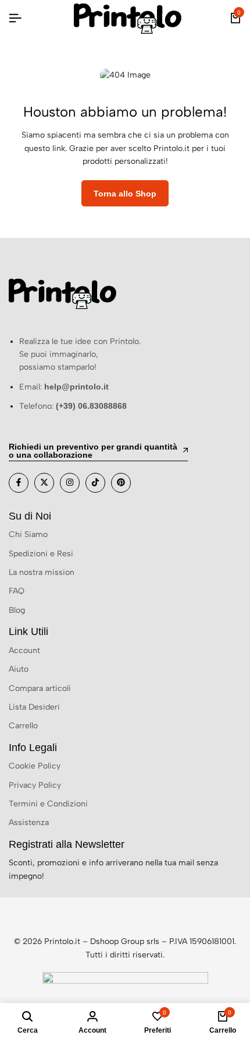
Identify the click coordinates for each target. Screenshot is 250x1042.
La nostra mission (41, 572)
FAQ (16, 591)
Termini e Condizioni (48, 804)
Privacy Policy (35, 785)
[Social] (18, 483)
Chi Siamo (28, 534)
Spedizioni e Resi (41, 554)
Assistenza (29, 822)
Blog (17, 610)
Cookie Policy (34, 766)
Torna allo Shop (125, 193)
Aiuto (18, 669)
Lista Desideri (34, 707)
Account (24, 650)
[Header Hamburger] (15, 18)
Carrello (23, 726)
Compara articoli (40, 688)
